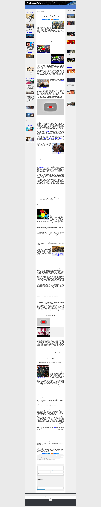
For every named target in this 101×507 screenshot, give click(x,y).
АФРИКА (71, 6)
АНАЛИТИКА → (30, 32)
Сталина (54, 427)
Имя (38, 470)
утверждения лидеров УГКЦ (45, 459)
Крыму (44, 75)
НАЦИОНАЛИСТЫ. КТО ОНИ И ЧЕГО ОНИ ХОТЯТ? (43, 219)
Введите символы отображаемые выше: (43, 486)
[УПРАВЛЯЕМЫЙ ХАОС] (71, 16)
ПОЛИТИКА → (71, 12)
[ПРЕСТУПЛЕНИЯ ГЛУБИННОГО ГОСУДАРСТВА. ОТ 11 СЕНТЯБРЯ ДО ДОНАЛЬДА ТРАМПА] (30, 82)
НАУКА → (30, 104)
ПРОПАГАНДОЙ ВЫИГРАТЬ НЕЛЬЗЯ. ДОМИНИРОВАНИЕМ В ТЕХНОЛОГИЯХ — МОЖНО (30, 120)
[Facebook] (43, 19)
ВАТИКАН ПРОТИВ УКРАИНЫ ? (43, 87)
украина (49, 458)
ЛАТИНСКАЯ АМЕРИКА (56, 6)
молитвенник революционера (48, 457)
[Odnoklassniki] (52, 19)
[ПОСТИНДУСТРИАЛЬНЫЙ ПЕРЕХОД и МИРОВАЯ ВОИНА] (71, 71)
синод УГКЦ (44, 458)
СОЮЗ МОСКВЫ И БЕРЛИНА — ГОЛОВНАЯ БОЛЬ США (71, 26)
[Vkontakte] (54, 19)
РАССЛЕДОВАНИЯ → (30, 78)
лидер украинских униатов (52, 456)
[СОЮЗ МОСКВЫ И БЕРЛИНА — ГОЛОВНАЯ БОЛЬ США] (71, 23)
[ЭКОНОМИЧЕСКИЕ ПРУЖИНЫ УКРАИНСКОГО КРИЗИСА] (30, 16)
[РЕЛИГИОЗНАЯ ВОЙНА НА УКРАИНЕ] (43, 376)
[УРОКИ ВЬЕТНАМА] (71, 42)
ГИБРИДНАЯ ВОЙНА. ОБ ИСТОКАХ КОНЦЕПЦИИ (70, 55)
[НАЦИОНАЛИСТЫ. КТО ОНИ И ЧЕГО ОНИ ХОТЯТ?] (43, 218)
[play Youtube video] (43, 49)
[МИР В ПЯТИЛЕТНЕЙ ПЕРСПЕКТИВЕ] (30, 36)
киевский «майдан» (46, 456)
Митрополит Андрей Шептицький (40, 457)
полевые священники (60, 457)
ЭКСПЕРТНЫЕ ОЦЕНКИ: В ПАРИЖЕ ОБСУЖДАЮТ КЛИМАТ (30, 142)
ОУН (53, 457)
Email (52, 470)
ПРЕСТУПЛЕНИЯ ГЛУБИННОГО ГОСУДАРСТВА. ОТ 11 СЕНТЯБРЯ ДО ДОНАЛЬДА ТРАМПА (30, 86)
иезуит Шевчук (42, 456)
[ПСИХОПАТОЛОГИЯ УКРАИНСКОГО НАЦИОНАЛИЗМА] (58, 151)
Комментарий (39, 465)
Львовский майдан (58, 456)
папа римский (55, 457)
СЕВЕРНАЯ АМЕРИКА (65, 6)
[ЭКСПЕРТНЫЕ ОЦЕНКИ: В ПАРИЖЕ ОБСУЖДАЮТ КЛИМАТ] (30, 139)
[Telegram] (57, 19)
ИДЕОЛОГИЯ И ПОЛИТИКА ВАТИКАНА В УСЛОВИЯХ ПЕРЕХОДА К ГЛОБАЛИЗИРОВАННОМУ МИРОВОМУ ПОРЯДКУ (30, 61)
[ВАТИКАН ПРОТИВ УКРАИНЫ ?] (43, 86)
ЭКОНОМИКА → (30, 12)
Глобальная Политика (36, 3)
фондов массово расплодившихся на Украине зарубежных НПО (53, 138)
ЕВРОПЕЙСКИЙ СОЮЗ (45, 6)
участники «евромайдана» (52, 459)
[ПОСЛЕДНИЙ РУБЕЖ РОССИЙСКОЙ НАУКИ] (30, 107)
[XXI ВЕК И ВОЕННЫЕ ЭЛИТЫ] (71, 60)
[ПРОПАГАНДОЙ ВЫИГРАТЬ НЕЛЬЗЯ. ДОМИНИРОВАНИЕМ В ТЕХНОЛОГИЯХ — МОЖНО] (30, 115)
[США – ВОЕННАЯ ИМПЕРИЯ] (71, 34)
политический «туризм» (39, 458)
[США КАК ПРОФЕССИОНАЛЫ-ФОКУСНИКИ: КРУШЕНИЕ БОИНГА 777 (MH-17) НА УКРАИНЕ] (30, 92)
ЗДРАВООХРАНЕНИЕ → (71, 88)
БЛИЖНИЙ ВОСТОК (38, 6)
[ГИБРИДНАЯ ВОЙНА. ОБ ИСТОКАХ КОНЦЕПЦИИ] (71, 51)
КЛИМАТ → (30, 125)
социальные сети (41, 167)
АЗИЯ (33, 6)
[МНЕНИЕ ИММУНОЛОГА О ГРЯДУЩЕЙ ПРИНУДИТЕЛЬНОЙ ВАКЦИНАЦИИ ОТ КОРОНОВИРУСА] (71, 92)
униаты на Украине (39, 459)
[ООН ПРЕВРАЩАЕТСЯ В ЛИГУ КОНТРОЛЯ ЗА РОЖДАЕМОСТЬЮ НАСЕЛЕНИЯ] (30, 44)
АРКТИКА (50, 8)
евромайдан (38, 456)
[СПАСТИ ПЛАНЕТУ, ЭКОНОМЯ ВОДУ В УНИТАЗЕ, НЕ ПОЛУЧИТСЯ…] (30, 129)
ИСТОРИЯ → (70, 30)
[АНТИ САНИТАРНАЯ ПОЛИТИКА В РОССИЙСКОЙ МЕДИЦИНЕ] (71, 104)
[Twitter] (46, 19)
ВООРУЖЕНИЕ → (70, 48)
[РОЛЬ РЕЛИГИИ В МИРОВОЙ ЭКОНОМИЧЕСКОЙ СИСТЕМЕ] (30, 69)
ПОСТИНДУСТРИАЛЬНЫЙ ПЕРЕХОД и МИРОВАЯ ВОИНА (70, 74)
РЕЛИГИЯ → (30, 52)
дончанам (47, 131)
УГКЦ (47, 458)
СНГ (51, 6)
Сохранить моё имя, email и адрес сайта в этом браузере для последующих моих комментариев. (48, 477)
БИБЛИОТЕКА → (70, 67)
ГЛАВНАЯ (29, 6)
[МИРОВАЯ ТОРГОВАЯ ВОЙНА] (30, 26)
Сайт (38, 473)
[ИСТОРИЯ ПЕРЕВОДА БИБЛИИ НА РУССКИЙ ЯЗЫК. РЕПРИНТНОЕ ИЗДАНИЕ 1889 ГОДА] (71, 80)
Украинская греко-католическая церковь (55, 458)
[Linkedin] (49, 19)
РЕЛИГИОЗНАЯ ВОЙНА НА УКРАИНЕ (42, 377)
